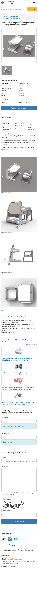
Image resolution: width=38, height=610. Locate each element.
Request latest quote (19, 108)
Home (5, 16)
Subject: (4, 457)
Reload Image (6, 510)
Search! (32, 9)
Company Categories (25, 550)
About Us (11, 561)
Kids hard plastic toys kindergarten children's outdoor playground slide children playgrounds (17, 403)
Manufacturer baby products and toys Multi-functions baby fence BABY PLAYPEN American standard (17, 389)
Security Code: (6, 500)
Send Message (19, 521)
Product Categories (9, 550)
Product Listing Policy (22, 561)
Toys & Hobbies (13, 16)
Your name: (5, 418)
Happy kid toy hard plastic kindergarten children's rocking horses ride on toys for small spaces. (16, 359)
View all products (31, 344)
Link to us (4, 561)
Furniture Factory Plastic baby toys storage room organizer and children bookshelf (16, 374)
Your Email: (5, 433)
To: (2, 449)
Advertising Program (12, 563)
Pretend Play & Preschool (12, 18)
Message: (4, 466)
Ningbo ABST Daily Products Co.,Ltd (13, 317)
